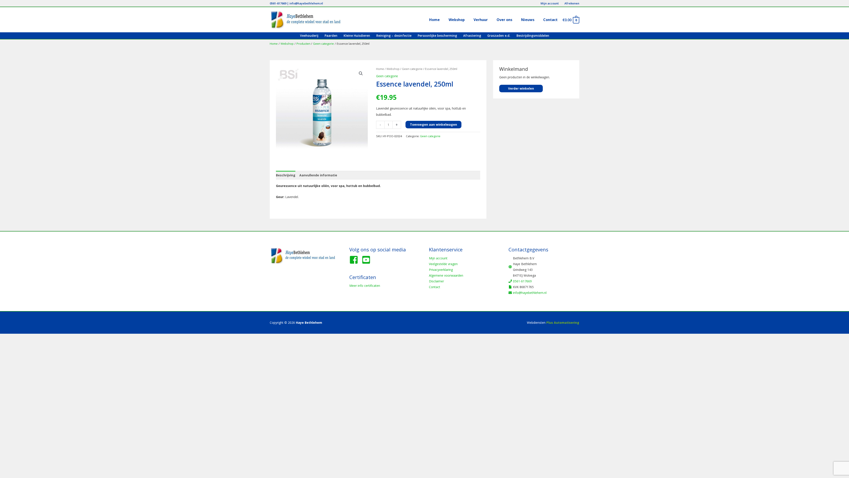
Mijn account (438, 258)
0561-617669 (278, 3)
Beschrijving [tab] (285, 175)
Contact (434, 287)
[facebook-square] (355, 259)
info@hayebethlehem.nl (306, 3)
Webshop (393, 69)
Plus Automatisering (562, 322)
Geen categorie (412, 69)
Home (380, 69)
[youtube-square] (367, 259)
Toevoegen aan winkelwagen (433, 124)
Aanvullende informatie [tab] (318, 175)
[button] (361, 73)
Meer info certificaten (364, 285)
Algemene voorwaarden (446, 275)
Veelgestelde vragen (443, 264)
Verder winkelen (521, 88)
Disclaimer (436, 281)
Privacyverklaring (441, 270)
